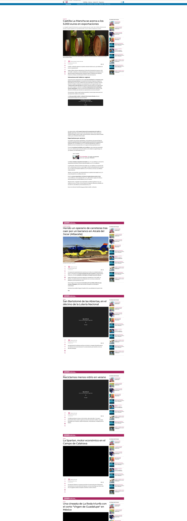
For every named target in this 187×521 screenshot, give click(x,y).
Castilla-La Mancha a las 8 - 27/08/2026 (119, 72)
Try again (85, 104)
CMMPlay (85, 2)
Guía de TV (95, 2)
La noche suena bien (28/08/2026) (118, 34)
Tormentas (70, 0)
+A (101, 64)
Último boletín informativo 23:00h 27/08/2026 (119, 45)
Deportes (101, 4)
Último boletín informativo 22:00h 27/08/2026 (119, 55)
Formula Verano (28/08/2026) (117, 23)
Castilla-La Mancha (81, 4)
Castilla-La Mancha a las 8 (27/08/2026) (119, 61)
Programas (101, 2)
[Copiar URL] (86, 322)
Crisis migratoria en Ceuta (77, 0)
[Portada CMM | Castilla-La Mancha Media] (67, 2)
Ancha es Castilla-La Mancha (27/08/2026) (118, 51)
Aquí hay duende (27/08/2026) (118, 39)
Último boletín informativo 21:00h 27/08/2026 (119, 66)
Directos (90, 2)
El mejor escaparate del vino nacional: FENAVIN (89, 157)
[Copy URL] (85, 103)
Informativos (90, 4)
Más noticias (107, 4)
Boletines (96, 4)
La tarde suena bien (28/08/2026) (118, 28)
